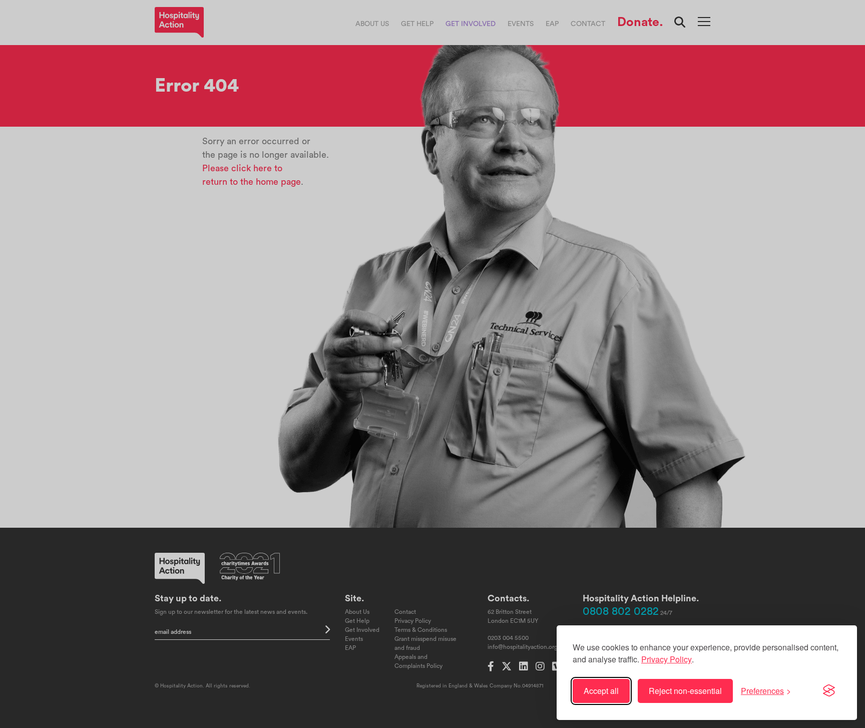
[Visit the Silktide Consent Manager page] (829, 691)
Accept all (601, 690)
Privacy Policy (666, 659)
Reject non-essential (685, 690)
